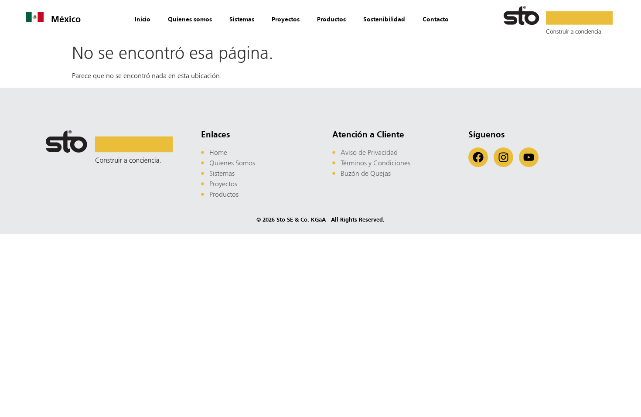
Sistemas (241, 19)
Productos (331, 19)
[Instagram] (503, 157)
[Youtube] (529, 157)
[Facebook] (478, 157)
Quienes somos (190, 19)
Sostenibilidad (384, 19)
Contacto (436, 19)
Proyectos (286, 19)
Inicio (142, 19)
